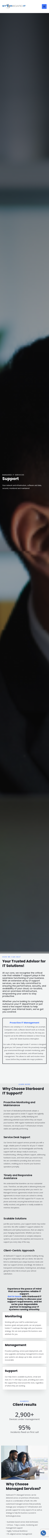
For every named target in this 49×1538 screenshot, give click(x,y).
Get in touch (14, 1296)
